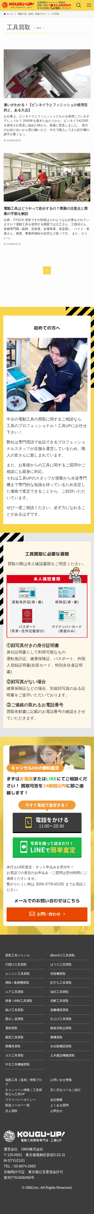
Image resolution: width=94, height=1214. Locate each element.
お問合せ (56, 1111)
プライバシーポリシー (20, 1099)
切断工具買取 (59, 1000)
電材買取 (11, 1028)
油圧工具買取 (59, 991)
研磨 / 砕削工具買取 (18, 1000)
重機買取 (56, 1037)
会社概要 (56, 1099)
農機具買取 (13, 1046)
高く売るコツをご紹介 (65, 1090)
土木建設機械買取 (62, 1055)
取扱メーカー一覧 (17, 1105)
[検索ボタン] (78, 5)
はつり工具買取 (61, 964)
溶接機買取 (58, 973)
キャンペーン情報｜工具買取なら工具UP (23, 1092)
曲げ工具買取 (14, 1010)
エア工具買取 (14, 991)
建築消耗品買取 (61, 1028)
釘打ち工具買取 (61, 982)
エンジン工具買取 (17, 973)
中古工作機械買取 (17, 1064)
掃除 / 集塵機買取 (17, 982)
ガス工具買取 (14, 1055)
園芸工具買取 (14, 1037)
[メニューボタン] (89, 5)
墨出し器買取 (14, 1019)
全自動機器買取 (61, 1046)
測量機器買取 (59, 1010)
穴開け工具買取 (16, 964)
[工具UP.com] (18, 5)
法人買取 (11, 1111)
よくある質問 (59, 1105)
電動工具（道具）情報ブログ (23, 1082)
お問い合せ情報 (61, 1080)
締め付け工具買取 (62, 955)
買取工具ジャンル (17, 955)
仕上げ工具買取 (61, 1019)
